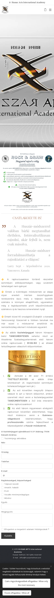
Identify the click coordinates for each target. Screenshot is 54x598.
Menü (50, 9)
